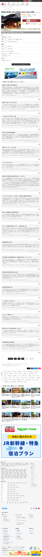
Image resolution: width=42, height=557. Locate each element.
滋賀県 (8, 495)
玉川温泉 (21, 476)
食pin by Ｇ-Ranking (34, 485)
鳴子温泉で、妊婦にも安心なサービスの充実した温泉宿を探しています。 (19, 307)
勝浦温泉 (6, 475)
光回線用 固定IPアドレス (8, 536)
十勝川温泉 (10, 469)
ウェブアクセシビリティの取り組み (19, 547)
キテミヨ (32, 475)
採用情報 (18, 536)
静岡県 (14, 379)
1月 (36, 373)
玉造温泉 (21, 475)
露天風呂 (38, 377)
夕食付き (20, 373)
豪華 (25, 381)
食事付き (25, 373)
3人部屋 (14, 375)
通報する (39, 99)
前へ (11, 358)
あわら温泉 (3, 474)
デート (19, 375)
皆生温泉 (25, 475)
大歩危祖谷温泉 (16, 477)
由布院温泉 (21, 477)
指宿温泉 (2, 478)
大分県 (18, 502)
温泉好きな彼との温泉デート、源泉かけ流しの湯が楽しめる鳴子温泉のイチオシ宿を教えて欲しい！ (23, 140)
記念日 (30, 375)
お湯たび (32, 473)
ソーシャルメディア (20, 539)
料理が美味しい (32, 377)
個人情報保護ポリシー (5, 548)
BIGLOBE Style (19, 537)
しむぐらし (32, 517)
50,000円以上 (20, 381)
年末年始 (9, 375)
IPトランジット (6, 540)
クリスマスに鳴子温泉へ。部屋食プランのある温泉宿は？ (17, 348)
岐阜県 (11, 493)
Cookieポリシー (21, 548)
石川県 (11, 491)
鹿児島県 (24, 502)
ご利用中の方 (31, 528)
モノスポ (32, 478)
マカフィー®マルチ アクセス (8, 542)
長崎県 (13, 502)
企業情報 (17, 528)
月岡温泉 (21, 471)
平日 (23, 379)
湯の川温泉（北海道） (16, 469)
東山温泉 (6, 470)
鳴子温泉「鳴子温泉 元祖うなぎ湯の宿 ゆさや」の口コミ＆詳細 (17, 11)
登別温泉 (6, 469)
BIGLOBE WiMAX (6, 520)
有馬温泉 (25, 474)
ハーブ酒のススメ (34, 486)
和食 (38, 375)
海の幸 (6, 377)
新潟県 (14, 489)
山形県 (23, 482)
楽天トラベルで (21, 64)
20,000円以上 (36, 371)
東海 (10, 379)
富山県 (8, 491)
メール (31, 531)
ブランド (18, 531)
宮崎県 (21, 502)
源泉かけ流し (24, 375)
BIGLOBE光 (5, 516)
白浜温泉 (2, 475)
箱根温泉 (2, 477)
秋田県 (20, 482)
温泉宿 (16, 373)
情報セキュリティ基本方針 (16, 550)
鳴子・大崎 (14, 371)
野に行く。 (33, 479)
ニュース (18, 534)
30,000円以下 (31, 373)
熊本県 (15, 502)
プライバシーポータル (14, 548)
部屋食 (11, 373)
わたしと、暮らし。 (34, 474)
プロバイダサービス (7, 534)
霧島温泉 (13, 476)
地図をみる (25, 17)
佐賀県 (10, 502)
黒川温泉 (9, 476)
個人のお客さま (5, 512)
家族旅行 (6, 379)
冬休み (18, 377)
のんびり (24, 371)
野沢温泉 (13, 471)
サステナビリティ (20, 533)
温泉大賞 (31, 516)
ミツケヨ (32, 481)
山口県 (20, 497)
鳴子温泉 (19, 371)
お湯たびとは (33, 464)
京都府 (11, 495)
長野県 (11, 489)
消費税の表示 (10, 547)
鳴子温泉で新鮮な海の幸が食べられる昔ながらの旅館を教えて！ (18, 188)
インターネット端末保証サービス (21, 518)
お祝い (34, 375)
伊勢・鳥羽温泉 (7, 477)
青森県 (11, 482)
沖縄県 (27, 502)
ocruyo (32, 472)
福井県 (14, 491)
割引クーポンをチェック (32, 23)
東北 (5, 371)
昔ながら (10, 377)
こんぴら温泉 (14, 475)
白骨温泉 (17, 471)
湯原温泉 (2, 476)
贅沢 (33, 379)
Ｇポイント (33, 468)
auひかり (5, 517)
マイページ (32, 530)
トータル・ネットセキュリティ (21, 521)
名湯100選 (30, 371)
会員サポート (32, 533)
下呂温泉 (11, 474)
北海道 (8, 482)
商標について (24, 550)
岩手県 (14, 482)
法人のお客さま (5, 528)
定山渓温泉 (3, 469)
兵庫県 (17, 495)
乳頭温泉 (22, 469)
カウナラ (32, 480)
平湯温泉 (14, 474)
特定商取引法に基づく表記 (6, 550)
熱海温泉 (19, 379)
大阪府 (14, 495)
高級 (37, 379)
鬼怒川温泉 (6, 471)
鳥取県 (8, 497)
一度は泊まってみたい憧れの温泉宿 (10, 381)
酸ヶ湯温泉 (17, 476)
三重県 (17, 493)
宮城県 (9, 371)
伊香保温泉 (20, 470)
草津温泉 (16, 470)
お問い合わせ (4, 547)
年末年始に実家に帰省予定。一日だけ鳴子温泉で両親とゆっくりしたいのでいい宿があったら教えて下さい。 (25, 125)
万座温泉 (24, 470)
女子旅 (27, 377)
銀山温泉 (13, 470)
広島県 (17, 497)
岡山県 (14, 497)
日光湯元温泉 (25, 476)
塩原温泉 (10, 471)
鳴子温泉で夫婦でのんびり (12, 95)
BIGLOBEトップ (4, 552)
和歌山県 (23, 495)
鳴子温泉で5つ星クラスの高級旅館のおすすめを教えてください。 (18, 293)
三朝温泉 (18, 475)
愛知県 (14, 493)
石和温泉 (24, 471)
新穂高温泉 (18, 474)
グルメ (22, 377)
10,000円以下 (28, 379)
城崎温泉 (22, 474)
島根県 (11, 497)
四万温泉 (2, 471)
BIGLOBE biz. (6, 530)
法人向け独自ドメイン (7, 543)
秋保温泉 (2, 470)
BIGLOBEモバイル (6, 519)
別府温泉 (6, 476)
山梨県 (8, 489)
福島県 (26, 482)
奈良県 (20, 495)
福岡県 (7, 502)
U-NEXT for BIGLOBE (20, 522)
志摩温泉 (11, 477)
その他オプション (20, 524)
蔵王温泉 (9, 470)
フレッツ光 (5, 533)
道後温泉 (9, 475)
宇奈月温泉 (7, 474)
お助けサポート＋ (20, 516)
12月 (5, 375)
